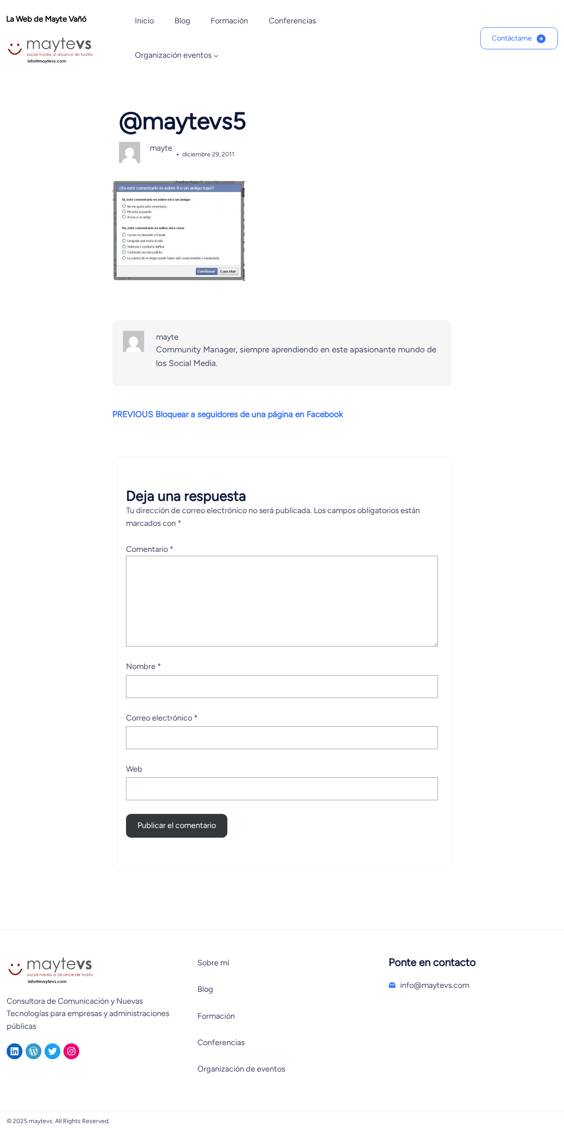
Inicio (144, 21)
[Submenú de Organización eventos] (216, 55)
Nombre (143, 666)
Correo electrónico (162, 718)
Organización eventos (173, 55)
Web (134, 769)
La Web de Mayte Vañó (46, 19)
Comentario (150, 549)
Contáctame (512, 38)
